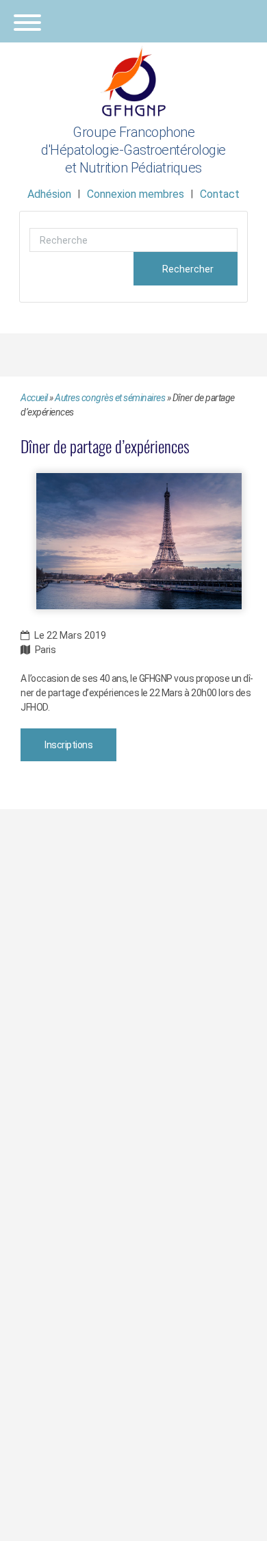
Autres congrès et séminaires (110, 397)
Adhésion (49, 194)
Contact (220, 194)
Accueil (34, 397)
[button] (133, 21)
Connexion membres (135, 194)
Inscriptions (68, 744)
